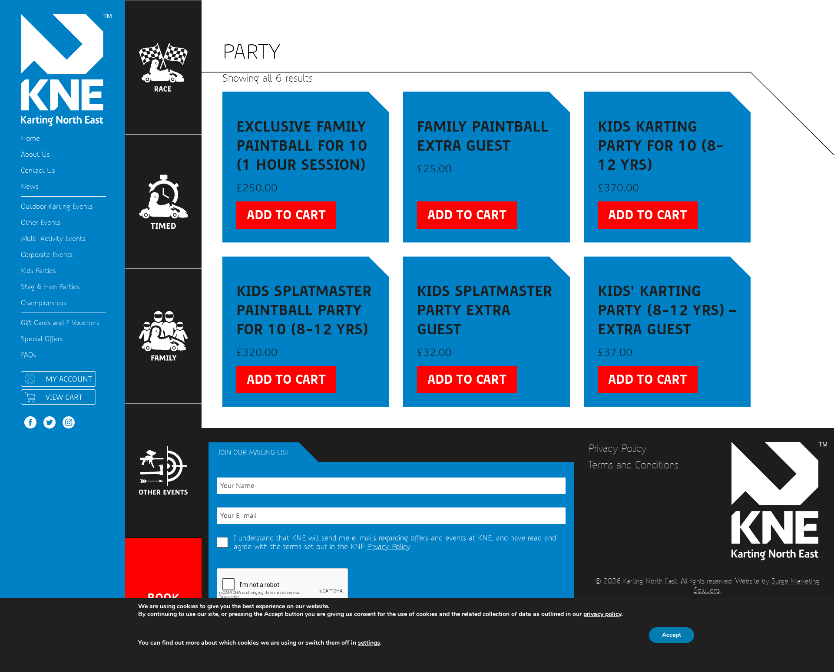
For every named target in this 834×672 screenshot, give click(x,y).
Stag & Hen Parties (50, 286)
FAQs (28, 354)
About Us (35, 154)
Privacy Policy (388, 546)
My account (69, 379)
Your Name (237, 485)
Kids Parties (38, 270)
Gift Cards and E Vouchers (60, 322)
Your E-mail (238, 515)
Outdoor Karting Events (57, 206)
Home (30, 138)
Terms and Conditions (633, 464)
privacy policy (602, 614)
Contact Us (38, 170)
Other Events (40, 222)
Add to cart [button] (286, 215)
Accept (671, 635)
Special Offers (42, 338)
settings (369, 643)
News (29, 186)
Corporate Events (47, 254)
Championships (43, 302)
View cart (64, 397)
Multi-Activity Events (53, 238)
